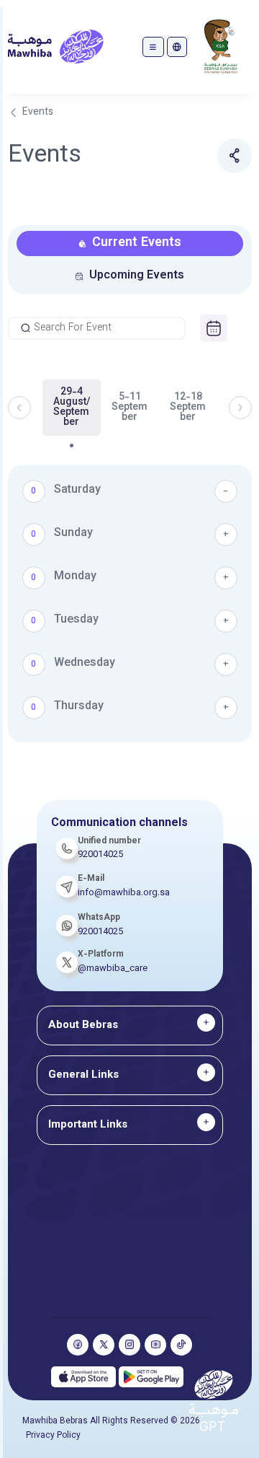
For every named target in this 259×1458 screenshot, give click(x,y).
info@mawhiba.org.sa (124, 893)
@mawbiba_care (112, 969)
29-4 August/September (71, 408)
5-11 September (129, 408)
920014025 (100, 932)
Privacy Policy (53, 1435)
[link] (214, 328)
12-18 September (188, 408)
